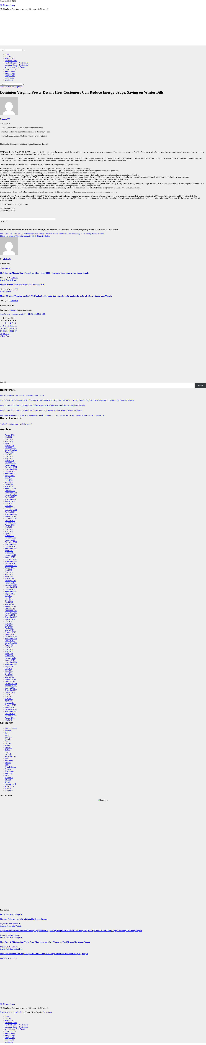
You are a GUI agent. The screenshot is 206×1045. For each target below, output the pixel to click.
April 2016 (9, 628)
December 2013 (11, 684)
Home (7, 54)
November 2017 (11, 587)
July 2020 (8, 527)
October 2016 (10, 615)
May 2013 (9, 699)
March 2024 (9, 486)
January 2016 (10, 634)
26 (13, 331)
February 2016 (10, 632)
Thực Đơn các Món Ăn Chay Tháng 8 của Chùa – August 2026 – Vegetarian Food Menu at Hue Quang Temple (42, 405)
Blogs (7, 735)
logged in (13, 310)
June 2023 (9, 506)
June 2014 (9, 671)
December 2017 (11, 585)
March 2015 (9, 656)
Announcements (11, 728)
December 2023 (11, 493)
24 (8, 331)
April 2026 (9, 443)
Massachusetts (10, 756)
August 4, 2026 (6, 935)
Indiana (7, 750)
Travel (7, 782)
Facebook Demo (11, 61)
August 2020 (10, 525)
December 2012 (11, 709)
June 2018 (9, 572)
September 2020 (11, 523)
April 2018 (9, 576)
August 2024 (10, 476)
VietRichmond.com (7, 5)
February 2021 (10, 516)
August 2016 (10, 619)
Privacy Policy (10, 69)
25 (11, 331)
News (7, 758)
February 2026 (10, 448)
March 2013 (9, 703)
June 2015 (9, 649)
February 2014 (10, 679)
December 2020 (11, 518)
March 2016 (9, 630)
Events (3, 280)
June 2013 (9, 696)
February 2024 (10, 488)
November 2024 (11, 469)
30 (6, 334)
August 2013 (10, 692)
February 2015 (10, 658)
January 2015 (10, 660)
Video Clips (9, 78)
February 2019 (10, 555)
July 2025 (8, 454)
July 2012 (8, 720)
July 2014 (8, 669)
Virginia (8, 788)
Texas (7, 775)
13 (16, 326)
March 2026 (9, 446)
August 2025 (10, 452)
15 (4, 328)
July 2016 (8, 621)
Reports (8, 769)
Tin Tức (8, 780)
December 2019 (11, 542)
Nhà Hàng (9, 760)
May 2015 (9, 651)
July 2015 (8, 647)
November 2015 (11, 639)
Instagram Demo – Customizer (16, 65)
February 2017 (10, 606)
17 (8, 328)
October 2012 (10, 714)
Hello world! (27, 424)
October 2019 (10, 546)
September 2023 (11, 499)
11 (11, 326)
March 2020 (9, 536)
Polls (6, 765)
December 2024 (11, 467)
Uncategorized (16, 87)
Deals (7, 741)
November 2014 (11, 662)
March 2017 (9, 604)
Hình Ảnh (8, 748)
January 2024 (10, 491)
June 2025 (9, 456)
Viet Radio (9, 80)
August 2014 (10, 666)
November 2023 (11, 495)
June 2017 (9, 598)
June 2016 (9, 624)
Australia (8, 730)
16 (6, 328)
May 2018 (9, 574)
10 (8, 326)
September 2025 (11, 450)
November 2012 (11, 711)
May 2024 (9, 482)
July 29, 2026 (5, 947)
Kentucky (8, 754)
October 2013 (10, 688)
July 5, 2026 (5, 958)
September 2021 (11, 514)
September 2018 (11, 566)
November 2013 (11, 686)
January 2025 (10, 465)
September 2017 (11, 591)
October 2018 (10, 564)
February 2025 (10, 463)
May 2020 (9, 531)
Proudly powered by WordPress (12, 1012)
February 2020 (10, 538)
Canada (7, 739)
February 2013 (10, 705)
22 (4, 331)
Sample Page (10, 71)
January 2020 (10, 540)
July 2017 (8, 596)
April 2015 (9, 654)
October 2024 (10, 471)
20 (16, 328)
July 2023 (8, 503)
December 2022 (11, 510)
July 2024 (8, 478)
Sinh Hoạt (8, 773)
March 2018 (9, 579)
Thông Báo (9, 778)
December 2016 (11, 611)
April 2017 (9, 602)
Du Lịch (8, 743)
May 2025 (9, 458)
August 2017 (10, 594)
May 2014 (9, 673)
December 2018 (11, 559)
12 (13, 326)
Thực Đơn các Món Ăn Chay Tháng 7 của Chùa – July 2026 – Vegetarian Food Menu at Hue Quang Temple (41, 410)
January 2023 (10, 508)
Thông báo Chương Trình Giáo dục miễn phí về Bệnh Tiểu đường (25, 236)
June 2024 (9, 480)
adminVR (6, 119)
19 (13, 328)
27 (16, 331)
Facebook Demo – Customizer (16, 63)
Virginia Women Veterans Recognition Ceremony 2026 (22, 285)
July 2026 (8, 437)
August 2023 (10, 501)
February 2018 (10, 581)
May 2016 (9, 626)
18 (11, 328)
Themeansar (47, 1012)
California (8, 737)
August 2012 (10, 718)
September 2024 (11, 473)
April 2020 (9, 534)
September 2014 (11, 664)
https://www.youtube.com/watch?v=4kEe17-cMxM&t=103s (22, 314)
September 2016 (11, 617)
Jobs (6, 752)
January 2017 (10, 609)
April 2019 (9, 551)
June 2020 (9, 529)
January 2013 (10, 707)
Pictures (8, 763)
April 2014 (9, 675)
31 (8, 334)
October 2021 (10, 512)
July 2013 (8, 694)
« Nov (2, 336)
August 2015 (10, 645)
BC (6, 733)
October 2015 (10, 641)
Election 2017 (10, 59)
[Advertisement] (103, 29)
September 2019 (11, 549)
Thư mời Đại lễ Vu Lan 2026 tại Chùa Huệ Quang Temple (22, 395)
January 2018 (10, 583)
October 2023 (10, 497)
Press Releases (5, 87)
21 (1, 331)
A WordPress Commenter (9, 424)
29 (4, 334)
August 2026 (10, 435)
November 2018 (11, 561)
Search (3, 382)
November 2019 (11, 544)
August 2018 (10, 568)
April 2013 (9, 701)
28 (1, 334)
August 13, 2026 (6, 924)
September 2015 (11, 643)
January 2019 (10, 557)
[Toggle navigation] (1, 48)
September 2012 (11, 716)
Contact (8, 56)
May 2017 (9, 600)
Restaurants (9, 771)
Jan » (8, 336)
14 (1, 328)
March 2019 (9, 553)
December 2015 (11, 636)
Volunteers (9, 790)
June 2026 (9, 439)
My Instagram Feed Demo (15, 67)
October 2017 (10, 589)
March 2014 (9, 677)
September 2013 (11, 690)
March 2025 (9, 461)
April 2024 (9, 484)
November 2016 (11, 613)
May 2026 (9, 441)
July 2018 (8, 570)
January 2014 (10, 681)
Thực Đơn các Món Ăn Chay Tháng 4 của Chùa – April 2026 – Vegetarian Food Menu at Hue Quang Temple (44, 273)
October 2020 (10, 521)
